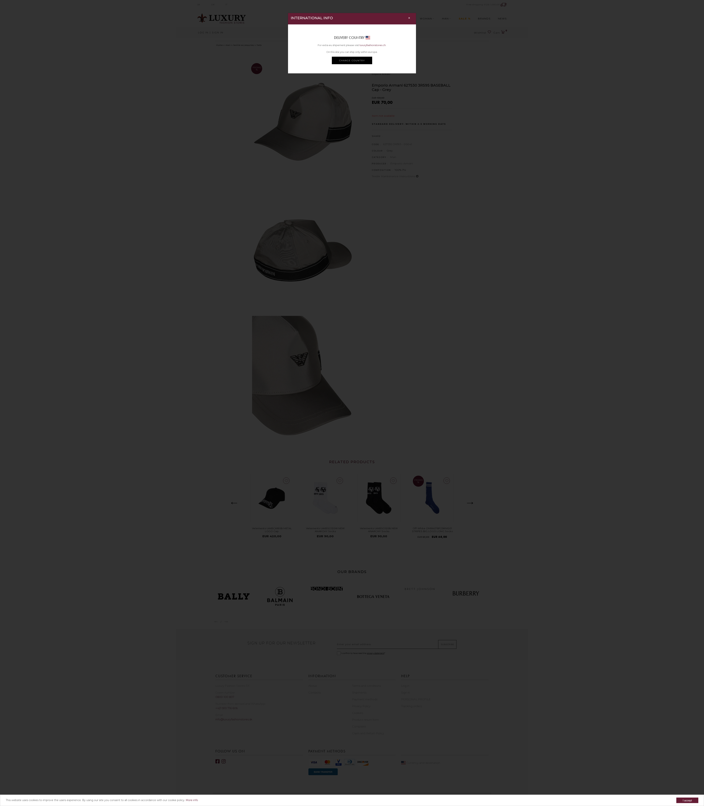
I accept (687, 800)
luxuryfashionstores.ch (373, 45)
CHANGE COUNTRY (352, 60)
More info (192, 800)
